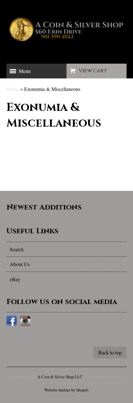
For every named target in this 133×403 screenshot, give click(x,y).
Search (17, 249)
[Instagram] (25, 322)
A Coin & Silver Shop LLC (60, 377)
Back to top (110, 352)
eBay (15, 279)
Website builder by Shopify (66, 390)
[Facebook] (11, 322)
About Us (20, 264)
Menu (25, 70)
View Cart (93, 70)
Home (12, 88)
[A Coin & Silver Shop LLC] (66, 43)
